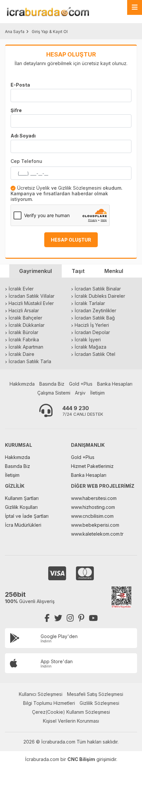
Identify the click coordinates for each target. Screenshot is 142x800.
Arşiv (80, 393)
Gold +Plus (80, 384)
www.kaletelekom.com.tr (97, 534)
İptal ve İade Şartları (27, 516)
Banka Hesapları (114, 384)
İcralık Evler (21, 288)
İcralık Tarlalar (90, 303)
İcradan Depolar (92, 332)
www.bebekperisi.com (95, 525)
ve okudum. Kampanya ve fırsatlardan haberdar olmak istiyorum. (67, 193)
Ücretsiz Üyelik (33, 188)
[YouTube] (93, 618)
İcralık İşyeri (88, 339)
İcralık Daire (21, 354)
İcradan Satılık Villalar (31, 296)
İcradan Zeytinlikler (95, 310)
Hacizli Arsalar (24, 310)
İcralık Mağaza (90, 347)
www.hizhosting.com (93, 507)
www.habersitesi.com (94, 498)
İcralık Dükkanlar (27, 325)
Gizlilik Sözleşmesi (99, 703)
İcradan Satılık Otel (95, 354)
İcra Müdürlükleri (23, 525)
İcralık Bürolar (23, 332)
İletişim (97, 393)
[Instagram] (70, 618)
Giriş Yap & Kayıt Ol (50, 31)
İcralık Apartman (26, 347)
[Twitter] (58, 618)
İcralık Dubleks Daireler (100, 296)
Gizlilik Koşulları (21, 507)
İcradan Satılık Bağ (95, 318)
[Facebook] (47, 618)
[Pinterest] (81, 618)
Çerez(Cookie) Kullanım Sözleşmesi (71, 712)
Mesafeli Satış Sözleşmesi (95, 694)
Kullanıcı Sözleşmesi (40, 694)
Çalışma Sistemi (53, 393)
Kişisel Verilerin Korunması (71, 721)
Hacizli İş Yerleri (92, 325)
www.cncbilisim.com (92, 516)
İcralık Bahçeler (25, 318)
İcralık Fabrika (24, 339)
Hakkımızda (22, 384)
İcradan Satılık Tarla (30, 361)
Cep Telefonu (26, 161)
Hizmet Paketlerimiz (92, 466)
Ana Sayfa (14, 31)
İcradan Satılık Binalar (98, 288)
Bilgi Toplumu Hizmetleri (49, 703)
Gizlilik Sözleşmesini (79, 188)
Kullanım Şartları (22, 498)
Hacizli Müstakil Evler (31, 303)
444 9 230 (75, 408)
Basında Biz (51, 384)
